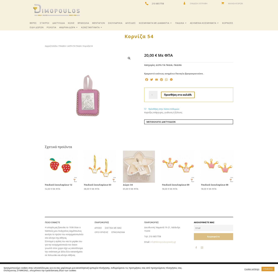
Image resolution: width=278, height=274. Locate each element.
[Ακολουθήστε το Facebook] (196, 247)
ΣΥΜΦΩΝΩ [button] (268, 269)
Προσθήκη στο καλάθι (178, 94)
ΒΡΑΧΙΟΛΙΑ (83, 23)
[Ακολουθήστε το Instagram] (202, 247)
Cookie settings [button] (251, 269)
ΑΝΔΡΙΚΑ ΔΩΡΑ (67, 27)
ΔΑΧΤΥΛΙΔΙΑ (58, 23)
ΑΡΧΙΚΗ (98, 228)
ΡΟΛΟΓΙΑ (51, 27)
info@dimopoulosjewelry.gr (163, 242)
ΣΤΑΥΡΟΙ (44, 23)
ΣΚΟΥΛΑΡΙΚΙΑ (115, 23)
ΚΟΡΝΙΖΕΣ (227, 23)
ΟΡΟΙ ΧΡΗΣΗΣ (101, 232)
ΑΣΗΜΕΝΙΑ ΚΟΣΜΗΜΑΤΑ (203, 23)
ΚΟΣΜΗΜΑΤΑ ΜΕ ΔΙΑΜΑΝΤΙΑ (154, 23)
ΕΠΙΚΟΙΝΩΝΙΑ (118, 232)
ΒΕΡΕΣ (33, 23)
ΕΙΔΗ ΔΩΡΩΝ (36, 27)
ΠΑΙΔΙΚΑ (179, 23)
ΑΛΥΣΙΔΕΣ (130, 23)
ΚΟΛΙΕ (71, 23)
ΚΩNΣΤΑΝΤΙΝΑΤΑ (90, 27)
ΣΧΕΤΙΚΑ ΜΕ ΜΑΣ (113, 228)
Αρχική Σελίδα (51, 46)
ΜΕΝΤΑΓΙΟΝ (98, 23)
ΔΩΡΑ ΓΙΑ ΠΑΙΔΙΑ (74, 46)
